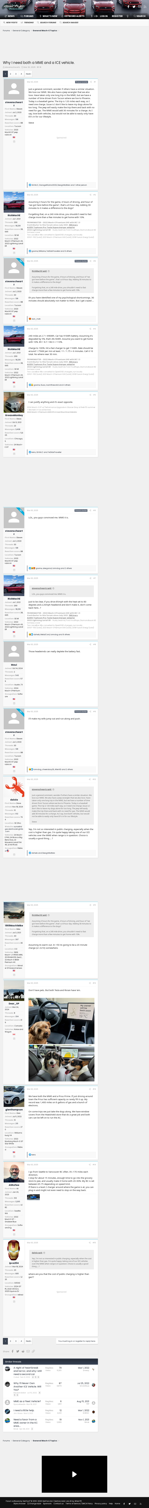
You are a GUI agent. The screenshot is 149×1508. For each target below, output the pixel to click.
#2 (94, 195)
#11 (94, 905)
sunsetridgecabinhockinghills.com (14, 829)
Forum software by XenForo (29, 1501)
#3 (94, 261)
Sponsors (47, 1503)
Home (117, 1503)
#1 (95, 82)
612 (16, 813)
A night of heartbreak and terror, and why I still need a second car (28, 1371)
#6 (94, 510)
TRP (87, 1404)
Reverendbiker (20, 1392)
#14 (94, 1164)
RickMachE (14, 215)
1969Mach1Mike (14, 925)
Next (28, 73)
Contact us (59, 1503)
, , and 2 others (54, 568)
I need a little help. (24, 1410)
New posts (11, 22)
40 (15, 936)
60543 (17, 1283)
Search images (70, 22)
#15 (94, 1242)
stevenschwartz (12, 67)
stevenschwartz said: (42, 588)
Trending (28, 22)
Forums (28, 16)
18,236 (18, 225)
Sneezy (86, 1370)
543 (17, 675)
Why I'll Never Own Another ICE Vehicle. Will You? (27, 1386)
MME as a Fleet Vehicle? (27, 1401)
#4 (94, 329)
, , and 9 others (52, 251)
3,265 (17, 1201)
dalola (14, 799)
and (43, 853)
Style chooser (19, 1503)
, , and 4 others (52, 385)
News (11, 16)
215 (16, 1123)
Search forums (48, 22)
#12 (94, 983)
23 (15, 426)
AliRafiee (14, 1185)
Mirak (16, 1429)
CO (15, 949)
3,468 (17, 429)
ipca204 (14, 1263)
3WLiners (73, 225)
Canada (18, 1026)
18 (40, 67)
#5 (94, 395)
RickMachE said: (39, 271)
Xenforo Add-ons (68, 1501)
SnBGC (86, 1413)
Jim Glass (18, 1413)
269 (15, 222)
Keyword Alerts (74, 16)
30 (15, 116)
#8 (94, 644)
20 (15, 1270)
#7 (94, 578)
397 (17, 939)
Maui (14, 664)
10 (15, 810)
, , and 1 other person (59, 185)
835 (17, 1273)
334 (17, 1016)
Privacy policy (101, 1503)
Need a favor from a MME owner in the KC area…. (26, 1423)
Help (111, 1503)
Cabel (16, 1377)
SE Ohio (17, 823)
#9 (94, 711)
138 (16, 119)
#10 (94, 779)
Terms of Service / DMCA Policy (79, 1503)
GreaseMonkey (14, 415)
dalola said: (37, 1252)
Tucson (17, 126)
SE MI (16, 235)
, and (46, 452)
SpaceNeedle (19, 1404)
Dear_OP (14, 1003)
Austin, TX (18, 684)
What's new (50, 16)
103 (15, 1198)
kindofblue (84, 1386)
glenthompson (14, 1109)
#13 (94, 1089)
